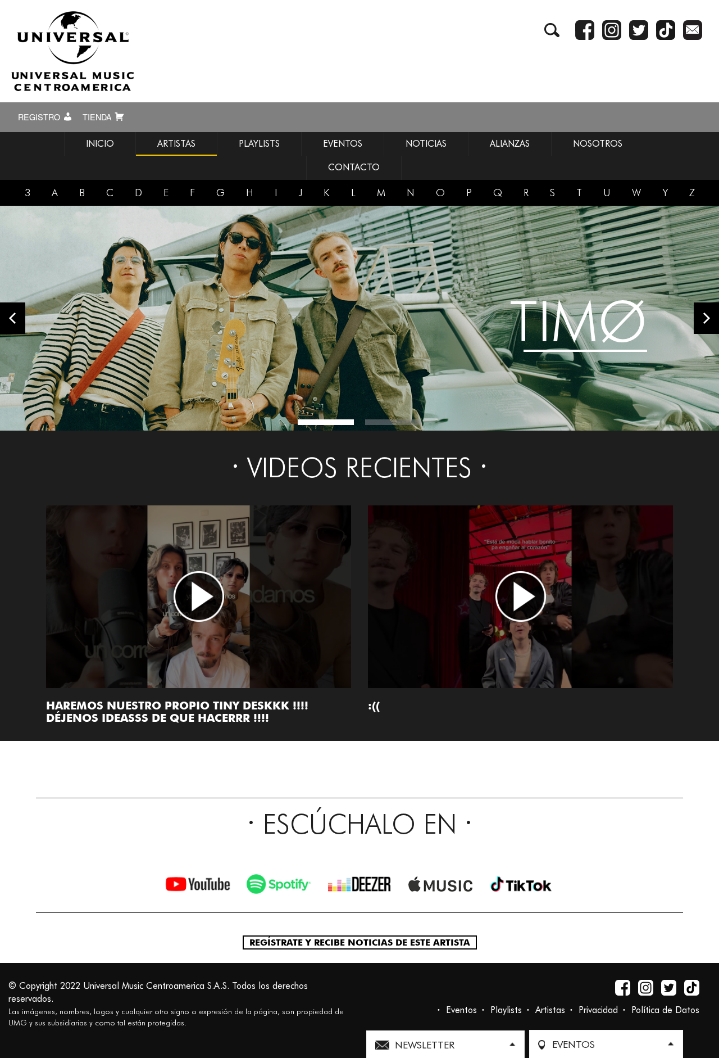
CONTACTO (354, 167)
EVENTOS (342, 143)
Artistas (550, 1010)
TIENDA (98, 117)
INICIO (100, 143)
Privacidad (598, 1010)
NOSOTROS (597, 143)
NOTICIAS (426, 143)
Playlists (506, 1010)
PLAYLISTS (259, 143)
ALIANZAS (510, 143)
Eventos (461, 1010)
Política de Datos (665, 1010)
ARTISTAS (176, 143)
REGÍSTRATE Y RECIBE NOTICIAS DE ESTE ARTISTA (359, 942)
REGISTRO (40, 117)
